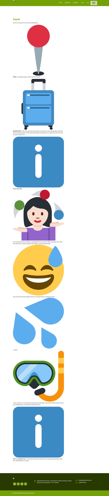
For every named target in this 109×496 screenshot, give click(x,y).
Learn (82, 2)
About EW (67, 2)
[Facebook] (14, 484)
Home (60, 2)
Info (88, 2)
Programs (75, 2)
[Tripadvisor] (25, 484)
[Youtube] (22, 484)
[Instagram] (18, 484)
